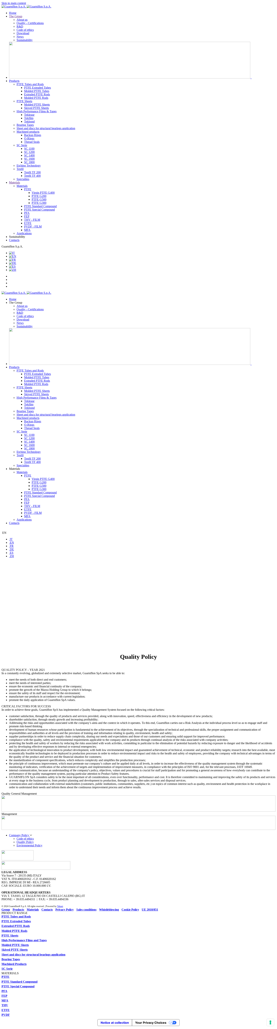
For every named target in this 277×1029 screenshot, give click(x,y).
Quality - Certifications (30, 23)
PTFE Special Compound (39, 209)
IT (11, 539)
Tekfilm (28, 118)
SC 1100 (29, 148)
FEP (26, 216)
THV (5, 1005)
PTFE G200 (39, 196)
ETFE (27, 223)
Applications (24, 233)
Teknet (60, 906)
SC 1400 (29, 155)
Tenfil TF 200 (32, 172)
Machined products (28, 131)
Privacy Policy (64, 909)
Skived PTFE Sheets (36, 108)
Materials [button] (14, 468)
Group (6, 909)
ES (11, 552)
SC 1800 (29, 162)
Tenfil (20, 169)
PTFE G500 (39, 199)
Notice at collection (115, 1022)
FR (11, 546)
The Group (15, 16)
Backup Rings (32, 135)
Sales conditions (86, 909)
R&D (20, 26)
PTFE (27, 189)
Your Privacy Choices (150, 1022)
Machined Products (14, 964)
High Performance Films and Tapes (24, 940)
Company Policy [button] (19, 835)
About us (22, 19)
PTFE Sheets (24, 101)
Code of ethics (25, 29)
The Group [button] (15, 302)
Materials (14, 182)
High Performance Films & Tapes (37, 111)
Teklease (29, 114)
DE (11, 549)
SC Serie (22, 145)
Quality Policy (25, 842)
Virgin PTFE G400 (43, 192)
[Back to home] (26, 6)
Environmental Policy (29, 845)
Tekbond (29, 121)
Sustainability (25, 40)
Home (12, 12)
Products (14, 80)
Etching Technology (29, 165)
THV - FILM (32, 219)
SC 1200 (29, 152)
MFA (27, 230)
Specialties (23, 179)
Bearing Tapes (25, 124)
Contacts (14, 240)
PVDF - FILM (33, 226)
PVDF (6, 1014)
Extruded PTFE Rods (37, 94)
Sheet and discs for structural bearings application (46, 128)
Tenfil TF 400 (32, 175)
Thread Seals (32, 141)
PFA (27, 213)
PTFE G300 (39, 202)
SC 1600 (29, 158)
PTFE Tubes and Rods (30, 84)
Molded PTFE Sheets (37, 104)
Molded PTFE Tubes (36, 91)
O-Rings (29, 138)
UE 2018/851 (150, 909)
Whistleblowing (109, 909)
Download (23, 33)
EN (4, 532)
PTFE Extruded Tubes (37, 87)
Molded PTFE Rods (36, 97)
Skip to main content (14, 3)
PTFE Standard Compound (40, 206)
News (20, 36)
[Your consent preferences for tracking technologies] (270, 1022)
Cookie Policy (130, 909)
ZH (11, 556)
